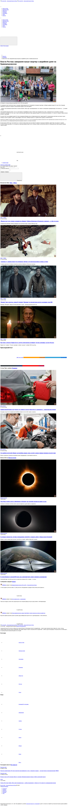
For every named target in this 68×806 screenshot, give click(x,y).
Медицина (14, 368)
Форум (14, 581)
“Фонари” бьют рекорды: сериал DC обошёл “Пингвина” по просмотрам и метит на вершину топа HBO (26, 302)
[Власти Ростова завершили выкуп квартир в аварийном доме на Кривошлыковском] (28, 101)
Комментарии (5, 162)
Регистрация (5, 45)
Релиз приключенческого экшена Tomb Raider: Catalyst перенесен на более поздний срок (28, 613)
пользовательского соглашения (32, 803)
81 (64, 357)
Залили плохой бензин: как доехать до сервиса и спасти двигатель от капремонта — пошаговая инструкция (28, 409)
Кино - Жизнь (13, 182)
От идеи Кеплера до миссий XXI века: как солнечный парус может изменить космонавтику (23, 577)
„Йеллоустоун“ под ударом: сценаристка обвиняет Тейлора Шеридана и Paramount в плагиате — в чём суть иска (29, 221)
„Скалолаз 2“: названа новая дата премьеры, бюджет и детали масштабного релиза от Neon (24, 261)
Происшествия (3, 767)
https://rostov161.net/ (21, 626)
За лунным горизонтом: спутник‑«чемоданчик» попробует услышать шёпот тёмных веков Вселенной (26, 537)
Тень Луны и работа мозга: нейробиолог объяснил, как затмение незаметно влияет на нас (23, 501)
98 (41, 365)
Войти (1, 45)
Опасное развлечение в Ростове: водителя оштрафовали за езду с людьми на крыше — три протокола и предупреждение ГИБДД (29, 770)
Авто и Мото (3, 406)
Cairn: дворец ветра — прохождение (19, 599)
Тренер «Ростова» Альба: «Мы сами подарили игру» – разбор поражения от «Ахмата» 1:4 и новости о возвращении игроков (28, 782)
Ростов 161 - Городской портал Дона (8, 785)
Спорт (1, 779)
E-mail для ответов (4, 168)
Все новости (14, 764)
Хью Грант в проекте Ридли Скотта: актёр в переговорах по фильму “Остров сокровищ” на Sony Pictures (27, 342)
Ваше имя (2, 167)
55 (19, 365)
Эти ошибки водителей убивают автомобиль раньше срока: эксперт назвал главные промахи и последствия (28, 453)
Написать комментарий (5, 164)
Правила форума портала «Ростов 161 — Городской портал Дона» (24, 585)
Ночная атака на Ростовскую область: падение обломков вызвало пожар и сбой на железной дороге (23, 776)
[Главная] (10, 55)
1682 (19, 357)
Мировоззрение (12, 457)
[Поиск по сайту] (8, 36)
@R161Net (4, 585)
